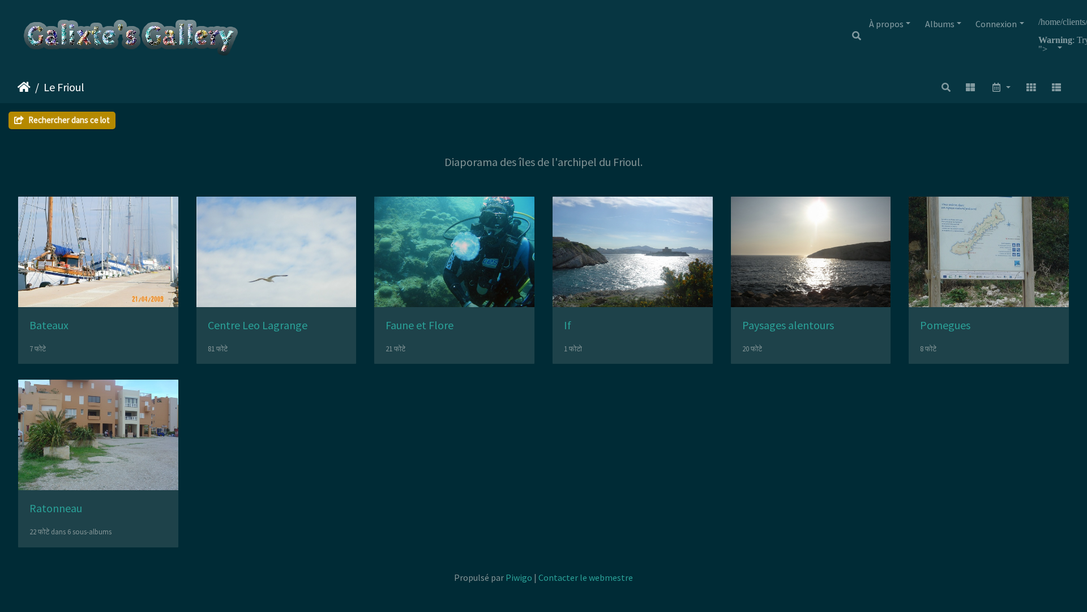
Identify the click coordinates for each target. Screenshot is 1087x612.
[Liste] (1056, 87)
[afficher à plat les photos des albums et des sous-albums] (971, 87)
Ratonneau (55, 508)
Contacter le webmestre (585, 577)
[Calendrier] (1000, 87)
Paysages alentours (788, 325)
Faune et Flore (419, 325)
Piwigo (519, 577)
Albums (940, 23)
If (567, 325)
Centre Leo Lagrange (257, 325)
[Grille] (1031, 87)
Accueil (24, 87)
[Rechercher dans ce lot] (946, 87)
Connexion (996, 23)
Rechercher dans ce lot (68, 119)
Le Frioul (64, 87)
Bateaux (49, 325)
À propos (886, 23)
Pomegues (945, 325)
